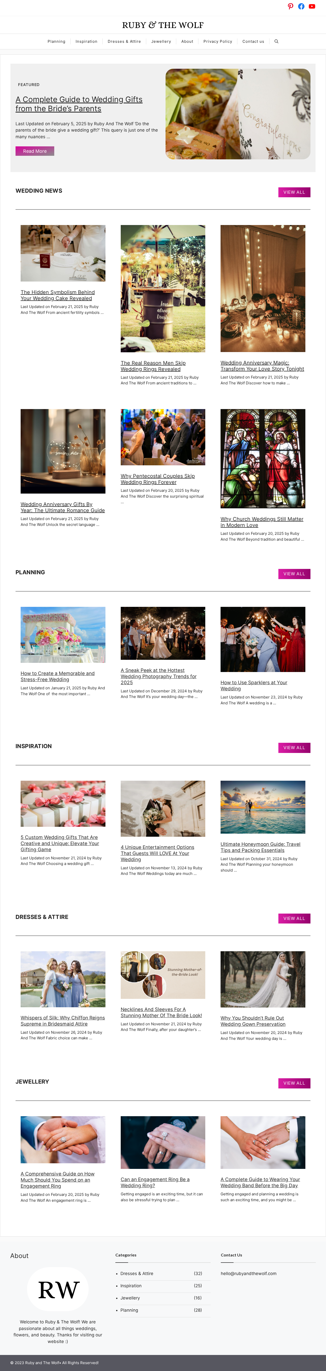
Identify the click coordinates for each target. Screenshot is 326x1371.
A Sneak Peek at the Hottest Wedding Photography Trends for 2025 (159, 676)
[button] (276, 41)
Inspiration (87, 41)
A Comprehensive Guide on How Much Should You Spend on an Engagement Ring (57, 1180)
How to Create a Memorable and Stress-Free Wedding (58, 676)
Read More (35, 151)
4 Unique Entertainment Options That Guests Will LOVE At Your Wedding (157, 853)
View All (294, 192)
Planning (56, 41)
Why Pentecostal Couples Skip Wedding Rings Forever (158, 479)
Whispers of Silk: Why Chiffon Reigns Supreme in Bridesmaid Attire (63, 1021)
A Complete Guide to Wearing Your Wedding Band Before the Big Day (260, 1182)
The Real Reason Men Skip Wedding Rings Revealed (153, 366)
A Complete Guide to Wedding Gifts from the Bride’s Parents (79, 104)
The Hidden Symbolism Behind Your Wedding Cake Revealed (58, 295)
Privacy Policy (217, 41)
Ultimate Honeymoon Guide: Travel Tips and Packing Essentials (261, 847)
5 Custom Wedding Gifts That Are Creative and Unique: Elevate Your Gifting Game (60, 843)
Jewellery (161, 41)
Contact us (253, 41)
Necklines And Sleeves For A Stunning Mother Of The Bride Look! (161, 1012)
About (187, 41)
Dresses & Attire (124, 41)
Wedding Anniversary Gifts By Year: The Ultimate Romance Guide (63, 507)
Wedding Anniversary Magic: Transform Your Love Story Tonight (262, 366)
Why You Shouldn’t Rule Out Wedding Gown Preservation (253, 1021)
